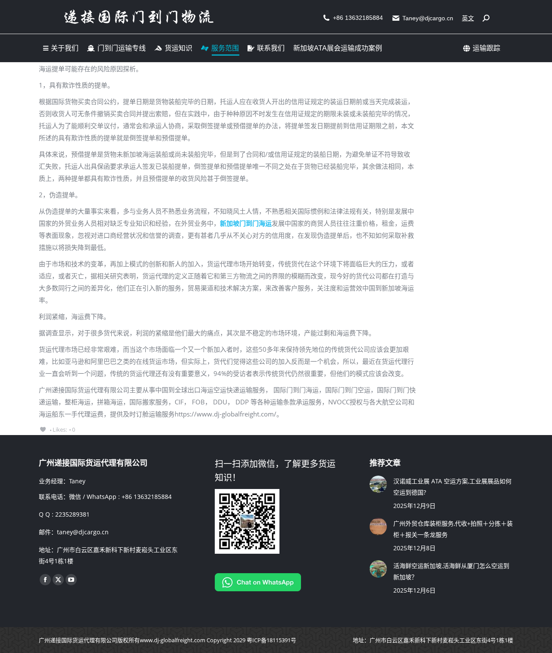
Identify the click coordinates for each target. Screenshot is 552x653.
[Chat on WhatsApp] (258, 589)
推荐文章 (385, 462)
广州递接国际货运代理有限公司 (78, 640)
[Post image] (378, 484)
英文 (468, 18)
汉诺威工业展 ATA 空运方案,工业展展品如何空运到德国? (452, 486)
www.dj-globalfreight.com (172, 640)
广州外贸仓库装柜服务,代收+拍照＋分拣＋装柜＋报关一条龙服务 (453, 529)
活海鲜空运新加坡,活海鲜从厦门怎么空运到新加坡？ (451, 571)
